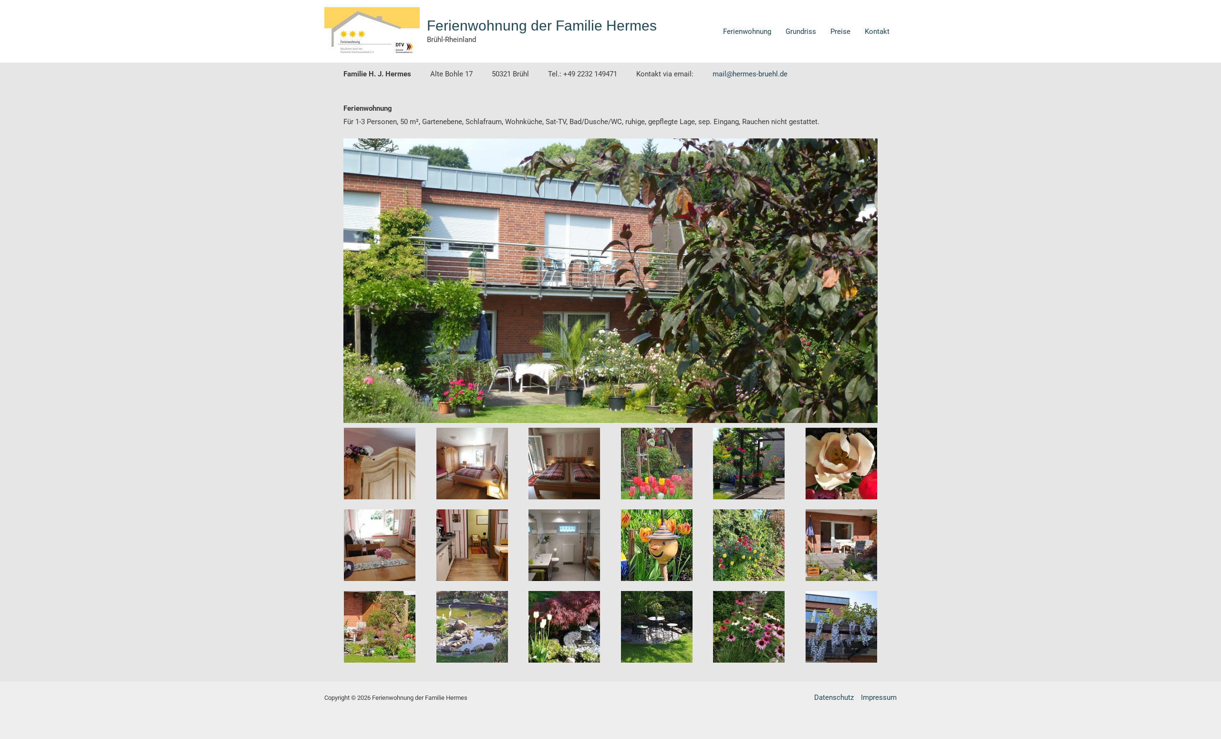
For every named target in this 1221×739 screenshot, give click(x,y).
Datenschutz (834, 697)
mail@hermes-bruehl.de (750, 74)
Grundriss (801, 31)
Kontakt (877, 31)
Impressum (879, 697)
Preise (840, 31)
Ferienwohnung (747, 31)
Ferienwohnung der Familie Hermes (542, 25)
